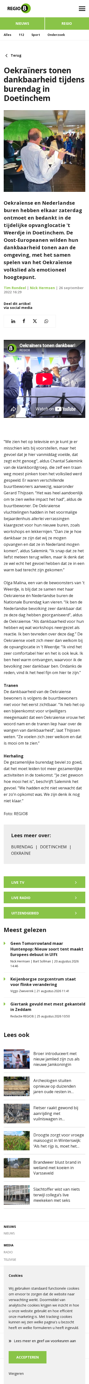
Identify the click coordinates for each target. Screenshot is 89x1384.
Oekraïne (21, 853)
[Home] (22, 8)
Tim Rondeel (15, 287)
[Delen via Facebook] (24, 321)
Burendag (22, 847)
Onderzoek (56, 35)
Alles (7, 35)
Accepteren (27, 1357)
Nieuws (22, 23)
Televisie (10, 1260)
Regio (67, 23)
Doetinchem (53, 847)
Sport (35, 35)
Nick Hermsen (42, 287)
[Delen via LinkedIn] (13, 321)
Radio (8, 1252)
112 (21, 35)
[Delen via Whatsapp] (46, 321)
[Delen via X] (35, 321)
